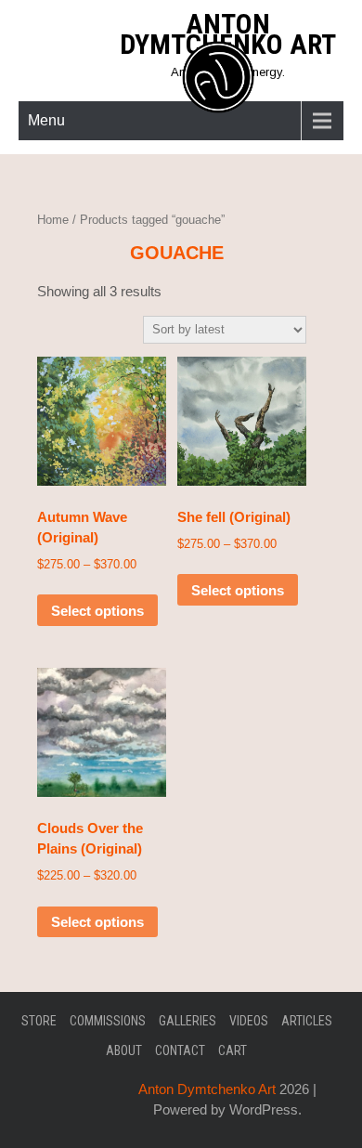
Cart (232, 1050)
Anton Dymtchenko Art (228, 33)
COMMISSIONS (108, 1020)
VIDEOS (248, 1020)
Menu (46, 120)
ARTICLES (306, 1020)
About (124, 1050)
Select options (97, 611)
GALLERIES (187, 1020)
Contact (180, 1050)
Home (53, 220)
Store (39, 1020)
